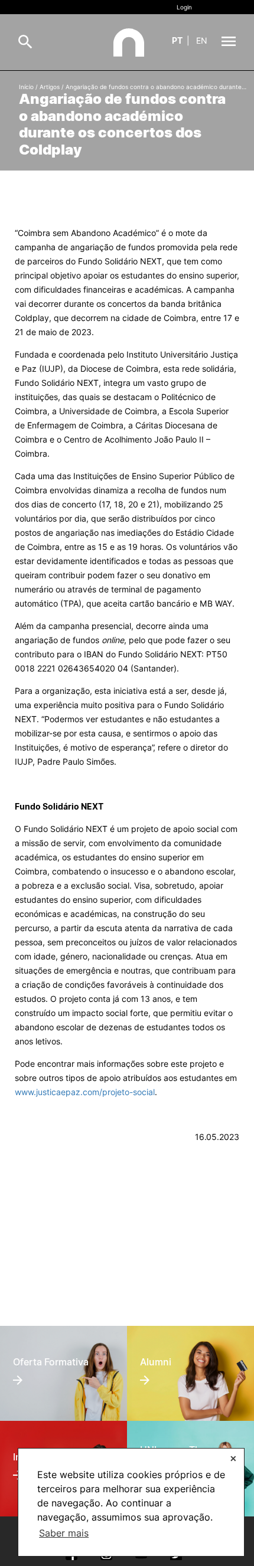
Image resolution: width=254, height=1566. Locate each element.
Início (26, 86)
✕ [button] (233, 1458)
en (201, 40)
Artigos (50, 86)
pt (177, 40)
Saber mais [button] (64, 1533)
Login (184, 7)
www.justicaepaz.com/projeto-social (85, 1092)
